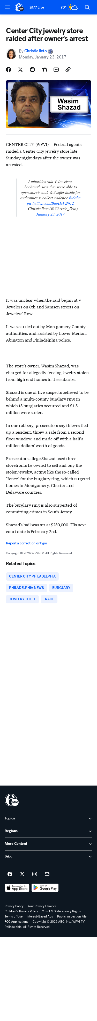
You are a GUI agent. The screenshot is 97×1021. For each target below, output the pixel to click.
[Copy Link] (68, 69)
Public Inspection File (71, 916)
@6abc (74, 197)
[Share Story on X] (20, 69)
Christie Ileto (35, 51)
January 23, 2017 (50, 214)
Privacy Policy (14, 906)
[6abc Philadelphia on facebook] (10, 874)
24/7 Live (36, 7)
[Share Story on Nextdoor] (44, 69)
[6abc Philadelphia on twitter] (22, 874)
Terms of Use (14, 916)
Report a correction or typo (26, 543)
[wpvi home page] (12, 800)
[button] (7, 7)
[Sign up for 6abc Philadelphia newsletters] (47, 874)
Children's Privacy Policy (21, 911)
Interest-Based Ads (40, 916)
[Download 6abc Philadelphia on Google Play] (45, 888)
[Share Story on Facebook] (8, 69)
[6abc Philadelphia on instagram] (34, 874)
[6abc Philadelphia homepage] (19, 7)
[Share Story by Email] (56, 69)
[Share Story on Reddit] (32, 69)
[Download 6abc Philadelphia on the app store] (17, 888)
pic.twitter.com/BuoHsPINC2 (50, 203)
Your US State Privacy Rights (61, 911)
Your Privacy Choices (42, 906)
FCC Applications (16, 921)
